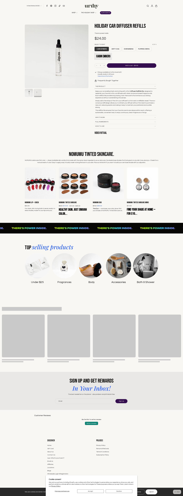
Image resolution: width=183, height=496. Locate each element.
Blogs (49, 470)
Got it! (151, 492)
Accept (90, 491)
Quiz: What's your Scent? (55, 458)
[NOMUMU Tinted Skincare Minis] (142, 183)
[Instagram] (55, 6)
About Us (50, 452)
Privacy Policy (55, 486)
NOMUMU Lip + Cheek (32, 202)
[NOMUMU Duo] (108, 183)
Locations (50, 467)
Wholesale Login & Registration (57, 474)
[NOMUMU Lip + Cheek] (40, 183)
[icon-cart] (156, 6)
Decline (119, 491)
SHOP (73, 13)
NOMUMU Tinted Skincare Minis (138, 202)
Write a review (91, 423)
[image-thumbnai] (29, 93)
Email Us (50, 461)
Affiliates (50, 464)
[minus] (96, 65)
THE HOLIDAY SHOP (87, 13)
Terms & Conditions (102, 452)
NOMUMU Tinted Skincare (68, 202)
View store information (105, 76)
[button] (131, 65)
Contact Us (51, 455)
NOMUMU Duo (97, 202)
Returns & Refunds (102, 448)
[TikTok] (59, 6)
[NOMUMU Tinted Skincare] (74, 183)
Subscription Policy (102, 455)
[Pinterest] (51, 6)
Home (49, 445)
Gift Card (50, 448)
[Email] (64, 6)
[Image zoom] (56, 56)
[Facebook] (47, 6)
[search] (148, 6)
